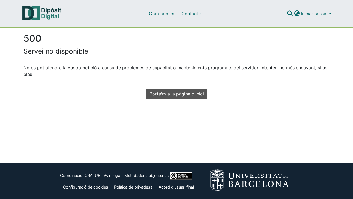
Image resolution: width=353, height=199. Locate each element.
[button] (289, 13)
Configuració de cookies (85, 187)
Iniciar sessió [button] (315, 13)
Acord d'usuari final (176, 187)
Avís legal (112, 175)
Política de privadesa (133, 187)
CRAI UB (92, 175)
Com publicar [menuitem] (163, 13)
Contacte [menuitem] (191, 13)
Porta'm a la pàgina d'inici (176, 94)
